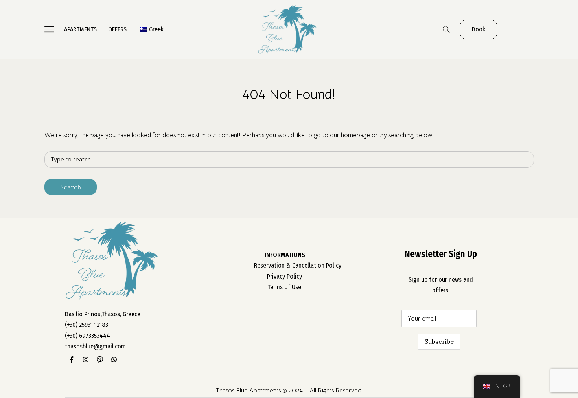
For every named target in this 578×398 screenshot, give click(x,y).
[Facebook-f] (71, 359)
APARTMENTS (80, 29)
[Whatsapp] (114, 359)
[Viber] (100, 359)
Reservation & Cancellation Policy (297, 265)
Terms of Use (284, 287)
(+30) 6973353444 (87, 335)
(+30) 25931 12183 (86, 324)
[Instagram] (86, 359)
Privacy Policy (284, 276)
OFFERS (117, 29)
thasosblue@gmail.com (95, 346)
